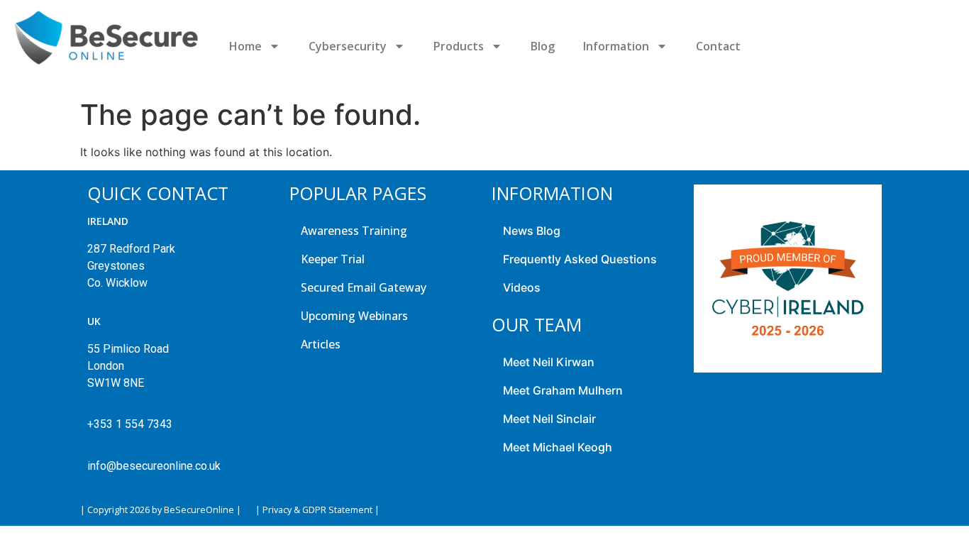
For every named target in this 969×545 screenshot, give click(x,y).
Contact (718, 46)
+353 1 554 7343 (129, 424)
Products (458, 46)
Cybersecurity (348, 46)
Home (245, 46)
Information (616, 46)
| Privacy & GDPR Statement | (317, 510)
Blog (543, 46)
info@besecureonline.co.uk (154, 466)
